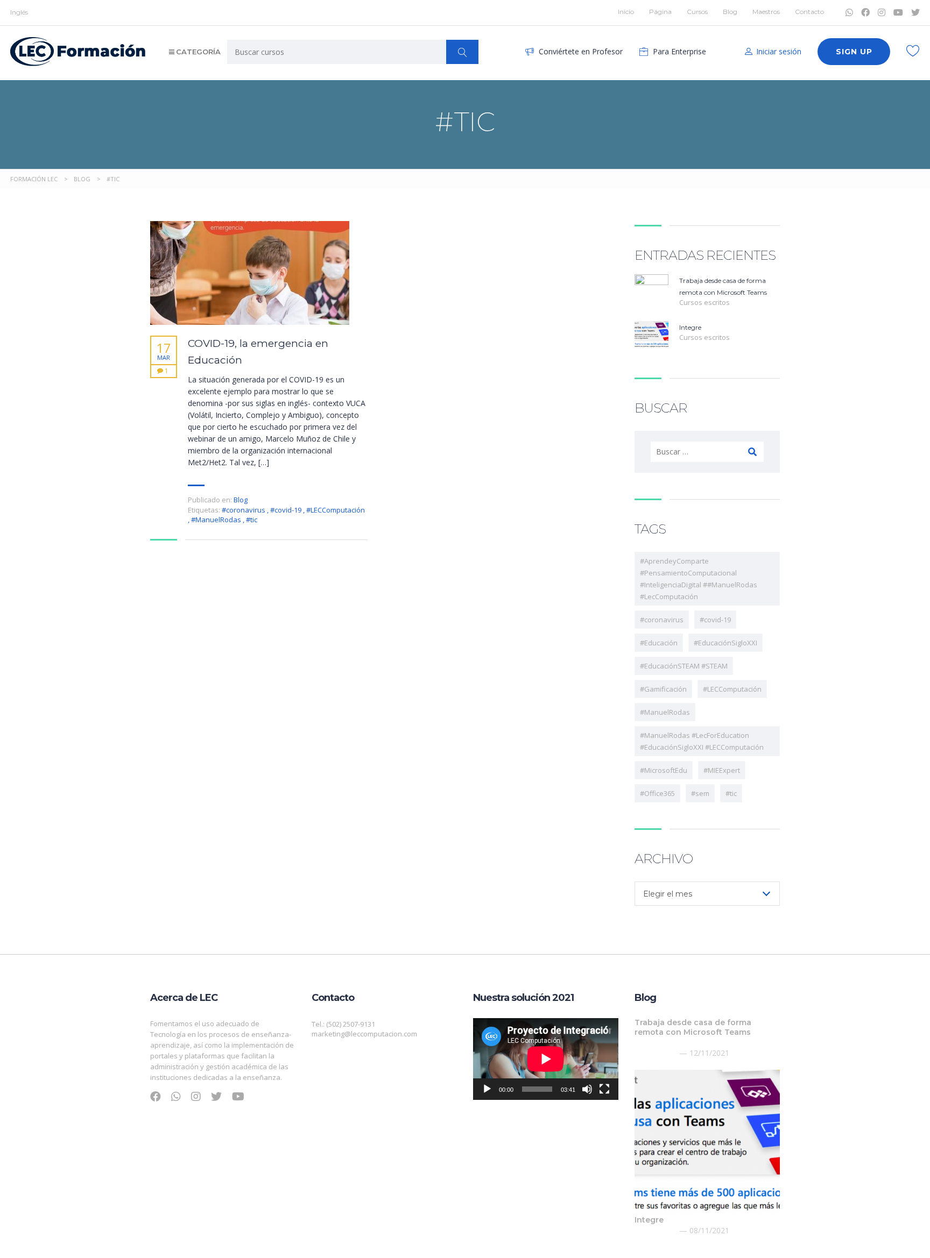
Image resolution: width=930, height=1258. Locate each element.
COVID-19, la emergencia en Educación (258, 351)
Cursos (697, 12)
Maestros (766, 12)
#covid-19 (286, 510)
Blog (730, 12)
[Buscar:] (707, 452)
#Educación (659, 643)
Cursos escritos (704, 302)
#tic (251, 519)
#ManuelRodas (217, 519)
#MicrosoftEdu (663, 770)
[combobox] (707, 894)
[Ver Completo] (249, 273)
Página (660, 12)
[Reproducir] (487, 1089)
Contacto (809, 12)
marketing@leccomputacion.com (364, 1034)
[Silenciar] (587, 1089)
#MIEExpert (721, 770)
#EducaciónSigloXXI (725, 643)
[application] (545, 1059)
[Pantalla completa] (604, 1089)
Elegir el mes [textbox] (667, 894)
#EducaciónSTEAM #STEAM (684, 666)
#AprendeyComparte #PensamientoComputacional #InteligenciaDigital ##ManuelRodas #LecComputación (698, 578)
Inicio (626, 12)
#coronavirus (244, 510)
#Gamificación (663, 689)
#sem (700, 793)
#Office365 (657, 793)
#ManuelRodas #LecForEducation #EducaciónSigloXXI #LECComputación (702, 741)
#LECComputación (335, 510)
